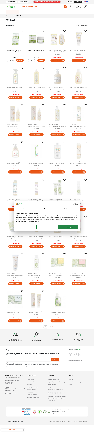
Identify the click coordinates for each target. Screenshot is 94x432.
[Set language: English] (85, 1)
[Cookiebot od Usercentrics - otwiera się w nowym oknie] (72, 204)
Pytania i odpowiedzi (53, 379)
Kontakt (71, 379)
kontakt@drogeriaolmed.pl (11, 393)
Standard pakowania (32, 394)
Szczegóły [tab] (47, 208)
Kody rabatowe (52, 384)
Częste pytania (30, 379)
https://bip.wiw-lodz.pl (57, 413)
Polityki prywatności (23, 366)
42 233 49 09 (8, 387)
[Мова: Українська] (87, 1)
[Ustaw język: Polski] (83, 1)
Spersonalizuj (45, 227)
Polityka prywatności (32, 387)
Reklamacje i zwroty (32, 392)
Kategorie (50, 387)
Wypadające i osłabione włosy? (30, 6)
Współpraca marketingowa (76, 382)
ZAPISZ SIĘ (54, 359)
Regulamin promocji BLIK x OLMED (57, 396)
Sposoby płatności (31, 389)
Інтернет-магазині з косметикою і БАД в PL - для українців (57, 393)
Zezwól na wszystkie (68, 227)
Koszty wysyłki (31, 382)
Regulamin (29, 384)
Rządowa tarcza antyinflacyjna (55, 389)
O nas (70, 384)
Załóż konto (78, 1)
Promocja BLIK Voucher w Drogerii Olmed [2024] (56, 399)
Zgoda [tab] (25, 208)
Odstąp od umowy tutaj (33, 397)
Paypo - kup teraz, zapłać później (56, 382)
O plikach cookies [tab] (69, 208)
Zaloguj (70, 1)
